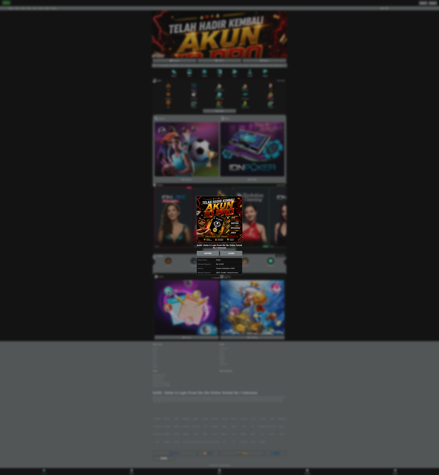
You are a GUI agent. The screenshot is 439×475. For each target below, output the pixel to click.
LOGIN (231, 253)
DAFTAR (207, 253)
